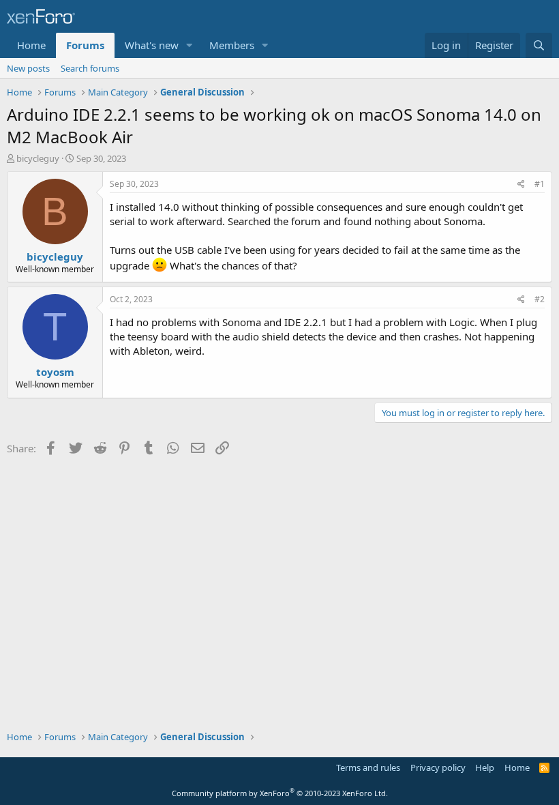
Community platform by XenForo (280, 793)
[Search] (539, 45)
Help (484, 767)
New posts (28, 68)
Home (31, 45)
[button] (189, 45)
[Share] (521, 184)
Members (231, 45)
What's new (152, 45)
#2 (539, 299)
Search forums (90, 68)
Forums (85, 45)
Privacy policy (438, 767)
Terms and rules (368, 767)
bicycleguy (37, 158)
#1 (539, 184)
